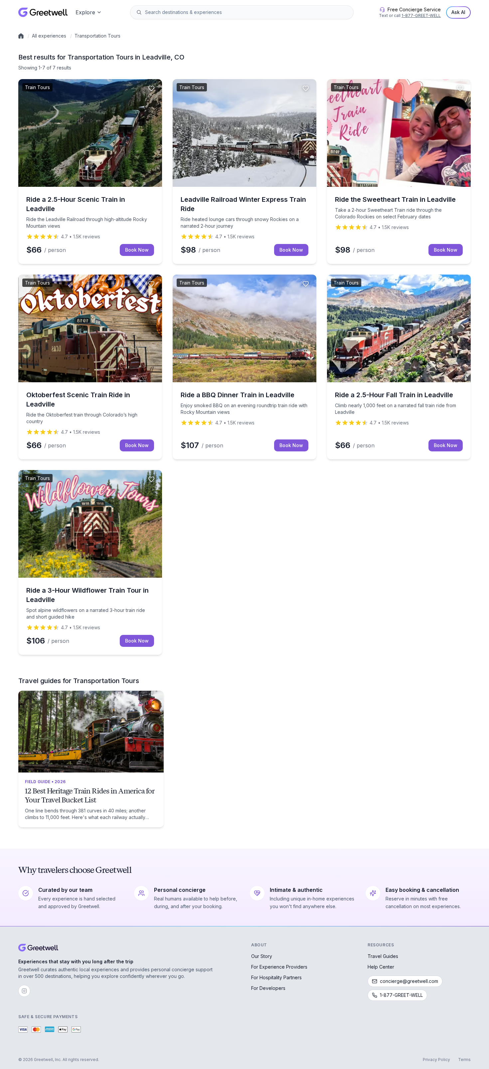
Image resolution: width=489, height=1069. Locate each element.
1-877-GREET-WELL (421, 15)
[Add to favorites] (151, 88)
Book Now (137, 250)
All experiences (49, 36)
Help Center (381, 967)
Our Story (261, 956)
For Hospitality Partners (276, 977)
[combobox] (246, 12)
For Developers (268, 988)
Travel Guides (383, 956)
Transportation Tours (97, 36)
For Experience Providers (279, 967)
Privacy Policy (436, 1059)
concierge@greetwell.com (409, 981)
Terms (464, 1059)
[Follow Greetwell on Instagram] (24, 991)
